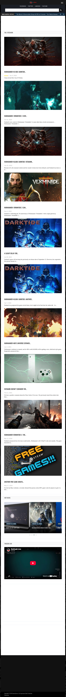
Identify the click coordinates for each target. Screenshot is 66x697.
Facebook (23, 6)
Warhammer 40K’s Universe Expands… (17, 343)
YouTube (44, 6)
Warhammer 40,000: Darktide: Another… (18, 299)
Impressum (22, 693)
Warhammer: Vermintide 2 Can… (15, 207)
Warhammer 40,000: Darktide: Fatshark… (18, 161)
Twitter (30, 6)
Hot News (7, 498)
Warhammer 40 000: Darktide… (15, 71)
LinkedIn (37, 6)
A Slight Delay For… (11, 253)
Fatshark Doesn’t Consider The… (15, 389)
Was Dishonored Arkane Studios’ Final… (41, 528)
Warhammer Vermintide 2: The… (15, 435)
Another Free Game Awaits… (14, 482)
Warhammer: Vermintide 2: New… (15, 116)
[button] (30, 535)
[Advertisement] (34, 21)
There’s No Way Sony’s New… (13, 528)
